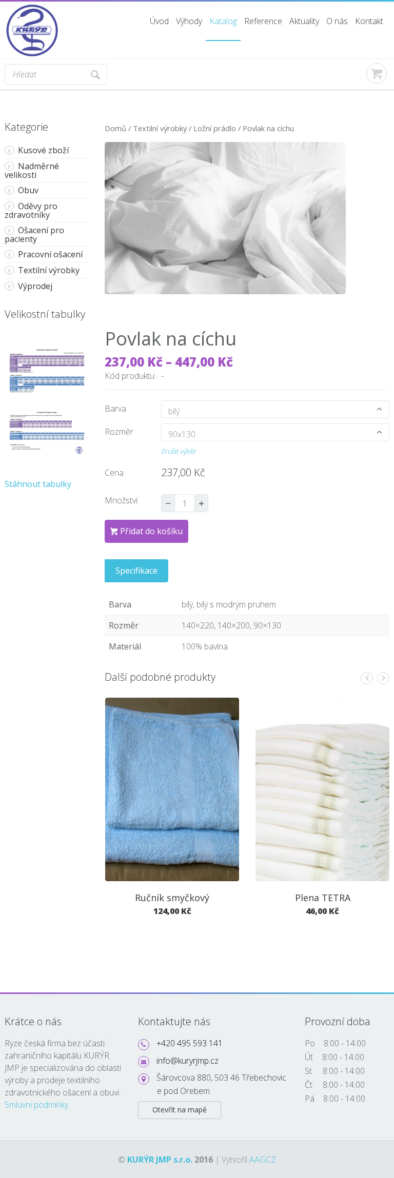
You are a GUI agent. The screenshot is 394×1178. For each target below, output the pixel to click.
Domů (115, 128)
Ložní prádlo (214, 128)
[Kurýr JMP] (33, 8)
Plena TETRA (322, 897)
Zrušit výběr (178, 451)
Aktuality (304, 21)
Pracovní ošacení (50, 254)
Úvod (159, 21)
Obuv (28, 190)
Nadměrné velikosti (32, 170)
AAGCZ (262, 1159)
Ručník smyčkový (172, 897)
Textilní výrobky (49, 270)
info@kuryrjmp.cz (187, 1060)
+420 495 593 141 (189, 1043)
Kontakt (369, 21)
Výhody (189, 21)
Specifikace (136, 570)
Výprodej (35, 286)
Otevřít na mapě (179, 1109)
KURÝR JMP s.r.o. (159, 1159)
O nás (337, 21)
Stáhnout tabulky (38, 484)
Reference (263, 21)
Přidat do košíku (151, 531)
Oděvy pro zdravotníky (31, 210)
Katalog (223, 21)
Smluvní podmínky (36, 1104)
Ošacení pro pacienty (34, 235)
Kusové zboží (43, 150)
